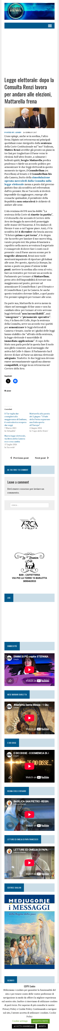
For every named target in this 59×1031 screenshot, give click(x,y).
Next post (40, 457)
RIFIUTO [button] (42, 1026)
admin (18, 132)
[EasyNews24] (29, 11)
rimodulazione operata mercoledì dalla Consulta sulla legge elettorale (27, 181)
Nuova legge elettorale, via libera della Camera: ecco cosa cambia (15, 438)
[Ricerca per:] (29, 505)
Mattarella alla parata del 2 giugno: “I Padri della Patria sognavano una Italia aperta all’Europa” (40, 419)
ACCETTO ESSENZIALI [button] (24, 1026)
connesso (24, 488)
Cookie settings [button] (20, 1020)
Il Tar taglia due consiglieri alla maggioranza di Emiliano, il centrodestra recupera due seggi (15, 419)
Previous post (21, 457)
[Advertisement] (29, 50)
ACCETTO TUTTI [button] (40, 1021)
